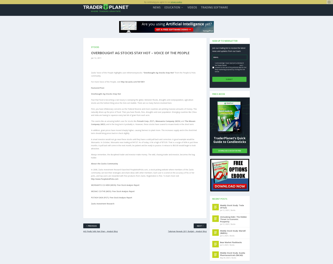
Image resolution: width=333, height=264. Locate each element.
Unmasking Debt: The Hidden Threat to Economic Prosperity (233, 219)
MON (177, 121)
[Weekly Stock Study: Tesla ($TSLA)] (215, 207)
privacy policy (176, 2)
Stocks (233, 210)
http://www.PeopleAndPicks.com (104, 179)
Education (172, 7)
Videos (192, 7)
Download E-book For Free (229, 151)
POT (152, 121)
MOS (103, 124)
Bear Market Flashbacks (231, 242)
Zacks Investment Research (102, 203)
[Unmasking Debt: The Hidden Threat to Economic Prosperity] (215, 218)
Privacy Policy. (233, 65)
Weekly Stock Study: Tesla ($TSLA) (232, 206)
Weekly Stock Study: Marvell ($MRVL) (233, 232)
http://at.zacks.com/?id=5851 (133, 82)
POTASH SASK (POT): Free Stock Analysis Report (111, 197)
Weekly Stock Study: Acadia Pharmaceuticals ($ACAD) (232, 254)
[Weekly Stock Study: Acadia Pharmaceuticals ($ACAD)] (215, 254)
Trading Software (214, 7)
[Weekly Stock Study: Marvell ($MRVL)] (215, 232)
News (157, 7)
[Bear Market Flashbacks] (215, 244)
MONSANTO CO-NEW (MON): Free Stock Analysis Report (115, 185)
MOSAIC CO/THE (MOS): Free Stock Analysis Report (113, 191)
